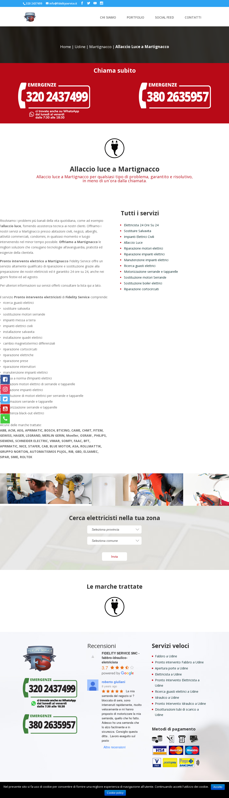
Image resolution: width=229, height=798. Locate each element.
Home (65, 46)
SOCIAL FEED (164, 17)
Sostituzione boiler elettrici (143, 283)
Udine (80, 46)
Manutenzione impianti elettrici (146, 260)
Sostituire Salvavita (137, 231)
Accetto (217, 787)
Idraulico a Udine (167, 697)
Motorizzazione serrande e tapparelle (151, 271)
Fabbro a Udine (166, 656)
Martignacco (100, 46)
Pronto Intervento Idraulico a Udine (180, 703)
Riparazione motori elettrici (143, 248)
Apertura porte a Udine (171, 668)
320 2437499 (34, 3)
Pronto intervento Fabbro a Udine (179, 662)
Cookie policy (115, 792)
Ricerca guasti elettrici (139, 266)
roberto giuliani (113, 681)
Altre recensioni (114, 747)
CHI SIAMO (108, 17)
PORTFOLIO (135, 17)
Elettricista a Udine (168, 674)
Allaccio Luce (133, 242)
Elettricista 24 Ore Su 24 (141, 225)
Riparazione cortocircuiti (141, 289)
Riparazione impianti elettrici (144, 254)
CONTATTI (193, 17)
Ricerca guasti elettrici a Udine (176, 691)
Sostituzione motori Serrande (145, 277)
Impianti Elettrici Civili (139, 237)
